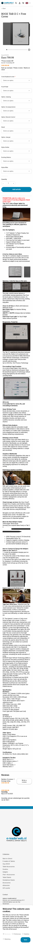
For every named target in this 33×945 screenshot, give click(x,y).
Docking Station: (6, 157)
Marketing (7, 939)
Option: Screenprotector (8, 107)
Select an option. (8, 80)
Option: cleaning (6, 97)
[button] (27, 3)
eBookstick (6, 885)
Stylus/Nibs (4, 167)
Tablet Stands (7, 877)
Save (25, 940)
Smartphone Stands (9, 880)
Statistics (26, 934)
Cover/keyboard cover (7, 76)
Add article (16, 189)
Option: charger (5, 137)
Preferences (17, 934)
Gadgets (5, 872)
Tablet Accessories (9, 866)
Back (4, 8)
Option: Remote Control (8, 117)
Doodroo (5, 869)
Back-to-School (7, 858)
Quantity (4, 179)
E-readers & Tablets (9, 861)
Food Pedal (4, 86)
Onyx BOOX (6, 864)
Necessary (8, 934)
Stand (3, 127)
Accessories (6, 883)
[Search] (16, 3)
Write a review (24, 781)
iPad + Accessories (9, 874)
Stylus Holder (5, 147)
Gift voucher (6, 888)
